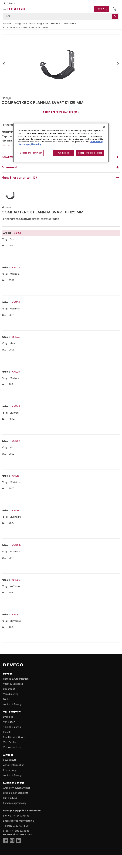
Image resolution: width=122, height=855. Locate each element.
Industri (7, 732)
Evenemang (10, 770)
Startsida (7, 23)
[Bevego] (17, 665)
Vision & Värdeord (13, 683)
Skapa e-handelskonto (15, 792)
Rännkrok (55, 23)
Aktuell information (13, 765)
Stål (46, 23)
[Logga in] (114, 9)
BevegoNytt (9, 760)
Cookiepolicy (96, 141)
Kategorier (20, 23)
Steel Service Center (14, 737)
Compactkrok (69, 23)
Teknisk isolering (12, 727)
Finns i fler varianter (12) (61, 112)
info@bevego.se (20, 831)
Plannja (6, 98)
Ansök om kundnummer (16, 787)
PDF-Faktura (10, 798)
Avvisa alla (63, 153)
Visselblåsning (10, 694)
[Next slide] (117, 63)
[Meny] (5, 11)
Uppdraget (9, 689)
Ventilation (9, 721)
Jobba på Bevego (12, 704)
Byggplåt (8, 716)
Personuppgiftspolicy (14, 803)
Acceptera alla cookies (90, 153)
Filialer (6, 699)
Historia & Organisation (16, 678)
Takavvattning (34, 23)
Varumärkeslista (12, 747)
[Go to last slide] (4, 63)
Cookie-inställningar (31, 153)
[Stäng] (104, 126)
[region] (61, 142)
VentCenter (9, 742)
